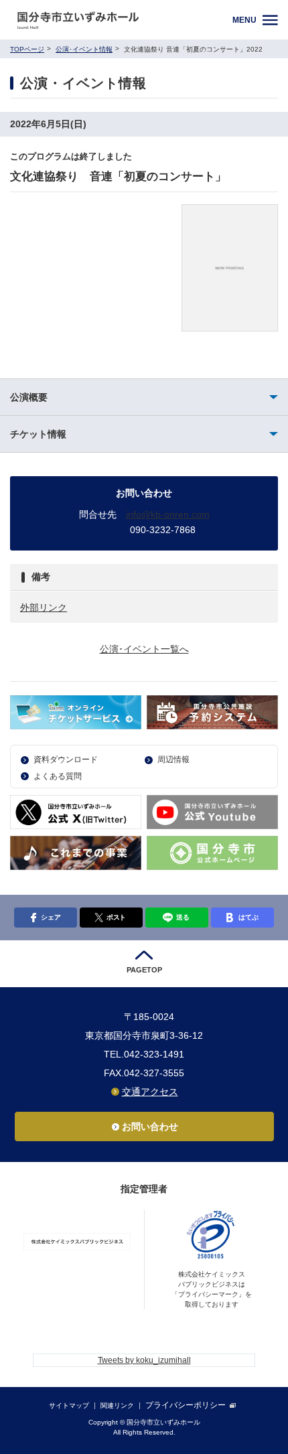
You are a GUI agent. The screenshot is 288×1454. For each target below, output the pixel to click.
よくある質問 (57, 776)
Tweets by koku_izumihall (144, 1360)
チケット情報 (38, 434)
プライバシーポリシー (185, 1405)
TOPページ (27, 49)
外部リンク (43, 607)
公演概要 (29, 397)
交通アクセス (150, 1091)
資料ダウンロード (65, 759)
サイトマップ (69, 1405)
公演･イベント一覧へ (144, 649)
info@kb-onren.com (168, 514)
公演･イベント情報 (84, 49)
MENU (244, 20)
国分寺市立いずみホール (118, 20)
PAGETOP (144, 970)
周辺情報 (173, 759)
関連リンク (117, 1405)
